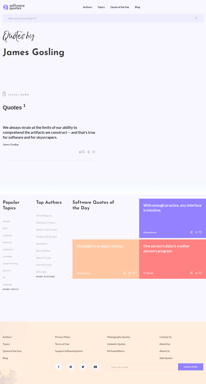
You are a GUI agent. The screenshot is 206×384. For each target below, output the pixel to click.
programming (10, 263)
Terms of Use (62, 344)
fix (4, 277)
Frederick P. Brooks (46, 236)
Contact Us (165, 337)
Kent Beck (41, 243)
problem (7, 235)
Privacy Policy (62, 337)
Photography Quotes (118, 337)
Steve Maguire (44, 215)
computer (8, 249)
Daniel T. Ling (43, 257)
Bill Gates (41, 271)
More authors (45, 277)
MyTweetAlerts (115, 351)
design (6, 221)
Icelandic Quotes (116, 344)
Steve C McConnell (46, 229)
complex (7, 256)
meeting (7, 284)
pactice (7, 270)
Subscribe (191, 367)
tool (5, 228)
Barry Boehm (43, 250)
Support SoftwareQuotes (69, 351)
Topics (101, 7)
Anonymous (150, 232)
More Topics (11, 289)
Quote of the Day (119, 7)
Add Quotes (166, 358)
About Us (164, 351)
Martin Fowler (44, 264)
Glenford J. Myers (45, 222)
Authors (87, 7)
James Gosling (10, 144)
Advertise (164, 344)
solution (7, 242)
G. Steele (148, 273)
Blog (137, 7)
